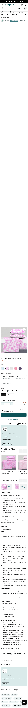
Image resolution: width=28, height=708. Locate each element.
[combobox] (19, 8)
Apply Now (5, 683)
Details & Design (14, 492)
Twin (3, 391)
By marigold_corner (5, 473)
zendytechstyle (14, 20)
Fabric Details (6, 384)
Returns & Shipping (14, 661)
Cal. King (10, 394)
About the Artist (14, 664)
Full (17, 391)
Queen (24, 391)
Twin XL (10, 391)
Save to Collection (14, 420)
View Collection (7, 443)
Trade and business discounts (14, 1)
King (3, 394)
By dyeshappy (21, 475)
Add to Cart (14, 415)
